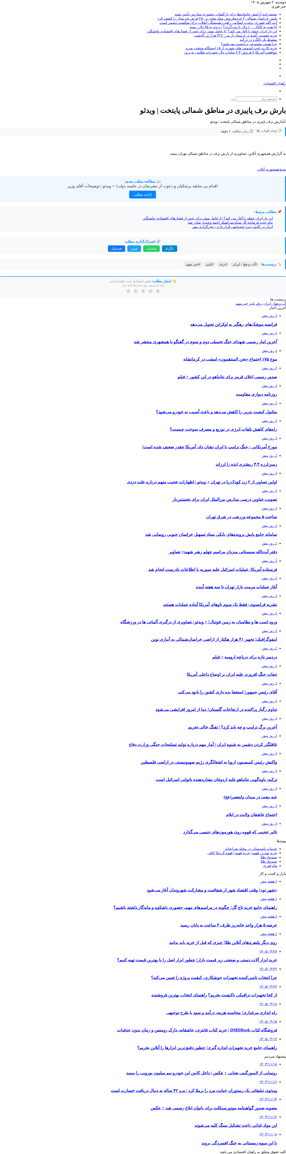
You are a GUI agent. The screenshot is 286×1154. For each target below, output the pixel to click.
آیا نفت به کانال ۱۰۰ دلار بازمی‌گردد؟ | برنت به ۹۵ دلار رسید (233, 27)
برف (259, 303)
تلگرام (169, 248)
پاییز (252, 303)
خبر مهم (242, 303)
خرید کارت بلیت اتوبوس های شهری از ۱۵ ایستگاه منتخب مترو (231, 48)
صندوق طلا (269, 857)
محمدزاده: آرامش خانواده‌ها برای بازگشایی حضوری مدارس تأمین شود (226, 14)
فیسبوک (116, 248)
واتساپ (151, 248)
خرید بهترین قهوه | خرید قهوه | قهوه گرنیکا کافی (242, 853)
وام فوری (270, 866)
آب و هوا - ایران (274, 303)
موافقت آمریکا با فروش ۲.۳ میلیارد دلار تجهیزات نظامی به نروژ (230, 52)
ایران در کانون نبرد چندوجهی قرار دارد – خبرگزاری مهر (232, 227)
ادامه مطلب (142, 194)
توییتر (134, 248)
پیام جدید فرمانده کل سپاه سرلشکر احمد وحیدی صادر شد (230, 222)
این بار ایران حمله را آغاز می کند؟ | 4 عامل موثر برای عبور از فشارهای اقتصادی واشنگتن (212, 31)
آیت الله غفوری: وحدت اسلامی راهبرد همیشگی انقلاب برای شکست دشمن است (218, 23)
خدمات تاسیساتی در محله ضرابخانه (251, 849)
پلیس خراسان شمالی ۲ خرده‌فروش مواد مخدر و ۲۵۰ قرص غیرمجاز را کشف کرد (217, 18)
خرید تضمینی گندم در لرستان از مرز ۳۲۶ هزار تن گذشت (235, 35)
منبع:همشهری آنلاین (271, 169)
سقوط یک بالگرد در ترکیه (258, 40)
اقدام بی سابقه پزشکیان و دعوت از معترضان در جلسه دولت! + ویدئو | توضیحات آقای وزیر (142, 186)
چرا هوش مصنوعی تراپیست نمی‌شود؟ (249, 44)
